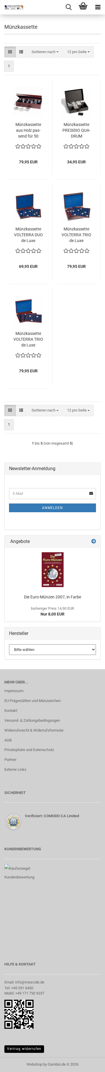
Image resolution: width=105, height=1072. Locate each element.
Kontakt (10, 710)
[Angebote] (93, 541)
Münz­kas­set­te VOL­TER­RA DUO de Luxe (28, 235)
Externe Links (15, 769)
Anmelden (52, 508)
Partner (10, 759)
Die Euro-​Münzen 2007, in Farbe (52, 597)
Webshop (34, 1064)
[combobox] (45, 52)
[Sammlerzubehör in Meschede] (11, 7)
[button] (10, 52)
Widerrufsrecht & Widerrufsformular (34, 730)
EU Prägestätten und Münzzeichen (32, 701)
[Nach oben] (89, 1063)
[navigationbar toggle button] (97, 7)
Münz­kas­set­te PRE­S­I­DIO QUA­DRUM (76, 130)
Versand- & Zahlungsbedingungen (32, 720)
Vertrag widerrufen (24, 1049)
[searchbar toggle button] (68, 7)
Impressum (13, 691)
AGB (8, 740)
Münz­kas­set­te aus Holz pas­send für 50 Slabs (28, 130)
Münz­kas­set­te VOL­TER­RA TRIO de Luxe (76, 235)
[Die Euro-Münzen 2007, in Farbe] (53, 569)
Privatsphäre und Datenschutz (29, 750)
